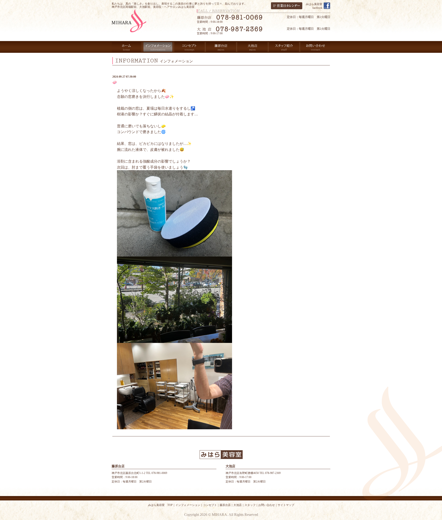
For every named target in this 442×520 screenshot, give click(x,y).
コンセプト (210, 505)
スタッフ (250, 505)
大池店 (237, 505)
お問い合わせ (266, 505)
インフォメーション (187, 505)
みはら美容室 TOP (160, 505)
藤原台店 (225, 505)
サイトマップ (286, 505)
